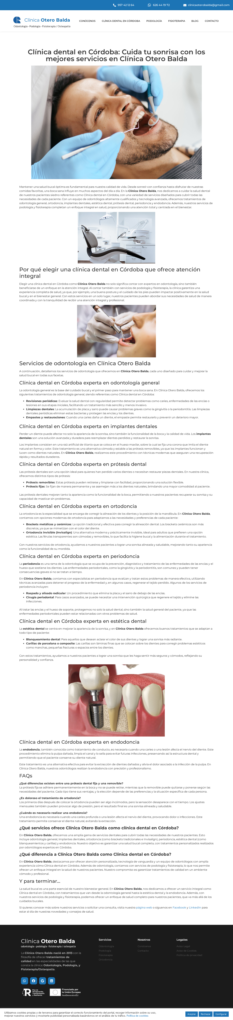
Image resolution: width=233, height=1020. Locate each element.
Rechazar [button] (205, 1014)
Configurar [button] (221, 1014)
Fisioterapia (176, 20)
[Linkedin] (51, 980)
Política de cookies (137, 1015)
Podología (154, 20)
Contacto (212, 20)
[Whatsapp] (24, 980)
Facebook (179, 907)
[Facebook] (33, 980)
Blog (195, 20)
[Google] (42, 980)
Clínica (47, 20)
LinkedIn (195, 907)
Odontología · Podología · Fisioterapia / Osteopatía (42, 26)
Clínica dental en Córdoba (121, 20)
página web (144, 907)
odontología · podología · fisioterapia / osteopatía (48, 946)
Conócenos (87, 20)
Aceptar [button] (191, 1014)
